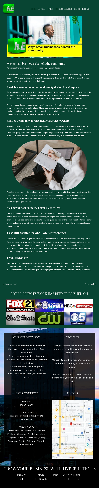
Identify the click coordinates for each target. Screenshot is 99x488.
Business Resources (34, 68)
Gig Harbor (25, 430)
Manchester (32, 437)
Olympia (40, 441)
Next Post (90, 284)
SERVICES (41, 9)
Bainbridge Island (37, 434)
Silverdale (21, 434)
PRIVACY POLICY (21, 477)
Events (77, 9)
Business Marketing (16, 68)
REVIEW (50, 9)
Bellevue (31, 441)
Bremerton (13, 430)
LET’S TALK (86, 9)
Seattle (22, 441)
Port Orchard (38, 430)
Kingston (11, 437)
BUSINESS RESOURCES (64, 9)
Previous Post (10, 284)
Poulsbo (11, 434)
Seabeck (21, 437)
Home (33, 9)
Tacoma (29, 444)
